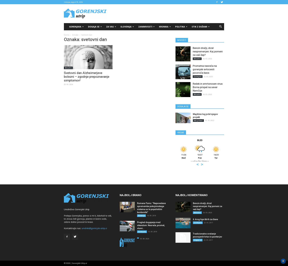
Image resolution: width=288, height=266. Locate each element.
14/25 (216, 156)
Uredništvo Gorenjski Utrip (76, 209)
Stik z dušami (199, 26)
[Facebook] (217, 2)
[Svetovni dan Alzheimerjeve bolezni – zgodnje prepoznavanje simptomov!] (88, 57)
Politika (180, 26)
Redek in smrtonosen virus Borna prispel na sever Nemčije (208, 87)
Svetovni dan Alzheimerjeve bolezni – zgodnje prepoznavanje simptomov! (86, 76)
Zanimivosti (145, 26)
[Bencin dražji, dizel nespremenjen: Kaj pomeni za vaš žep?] (183, 53)
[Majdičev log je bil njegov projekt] (183, 118)
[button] (220, 26)
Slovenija (126, 26)
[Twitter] (222, 2)
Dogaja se (93, 26)
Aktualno (68, 68)
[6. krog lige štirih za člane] (183, 223)
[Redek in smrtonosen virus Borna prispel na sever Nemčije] (183, 89)
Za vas (110, 26)
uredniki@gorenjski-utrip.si (94, 228)
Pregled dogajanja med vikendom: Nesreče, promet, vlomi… (151, 225)
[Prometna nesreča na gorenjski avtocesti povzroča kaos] (183, 71)
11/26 (183, 156)
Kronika (163, 26)
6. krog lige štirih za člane (205, 219)
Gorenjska (75, 26)
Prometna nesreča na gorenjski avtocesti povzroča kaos (205, 69)
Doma (66, 35)
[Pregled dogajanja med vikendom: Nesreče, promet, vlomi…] (127, 226)
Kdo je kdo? (198, 120)
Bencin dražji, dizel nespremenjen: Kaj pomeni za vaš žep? (208, 51)
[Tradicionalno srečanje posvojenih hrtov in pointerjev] (183, 237)
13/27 (199, 156)
